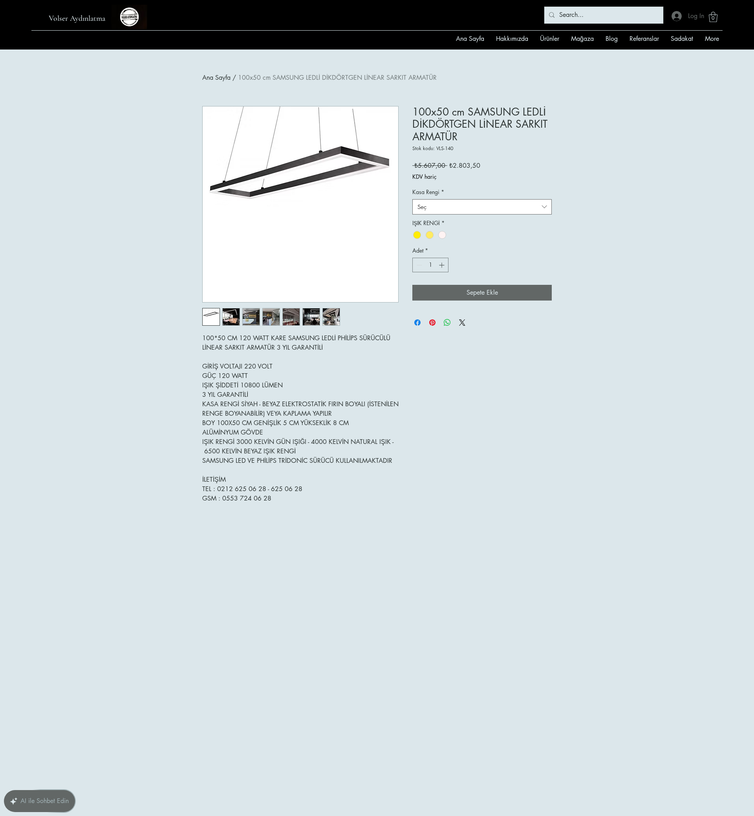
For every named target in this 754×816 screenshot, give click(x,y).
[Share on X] (462, 322)
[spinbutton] (430, 265)
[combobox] (482, 207)
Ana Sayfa (216, 77)
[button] (713, 17)
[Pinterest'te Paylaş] (432, 322)
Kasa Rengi (428, 192)
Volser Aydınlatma (77, 18)
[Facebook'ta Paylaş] (417, 322)
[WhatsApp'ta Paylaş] (447, 322)
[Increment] (442, 265)
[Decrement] (418, 265)
